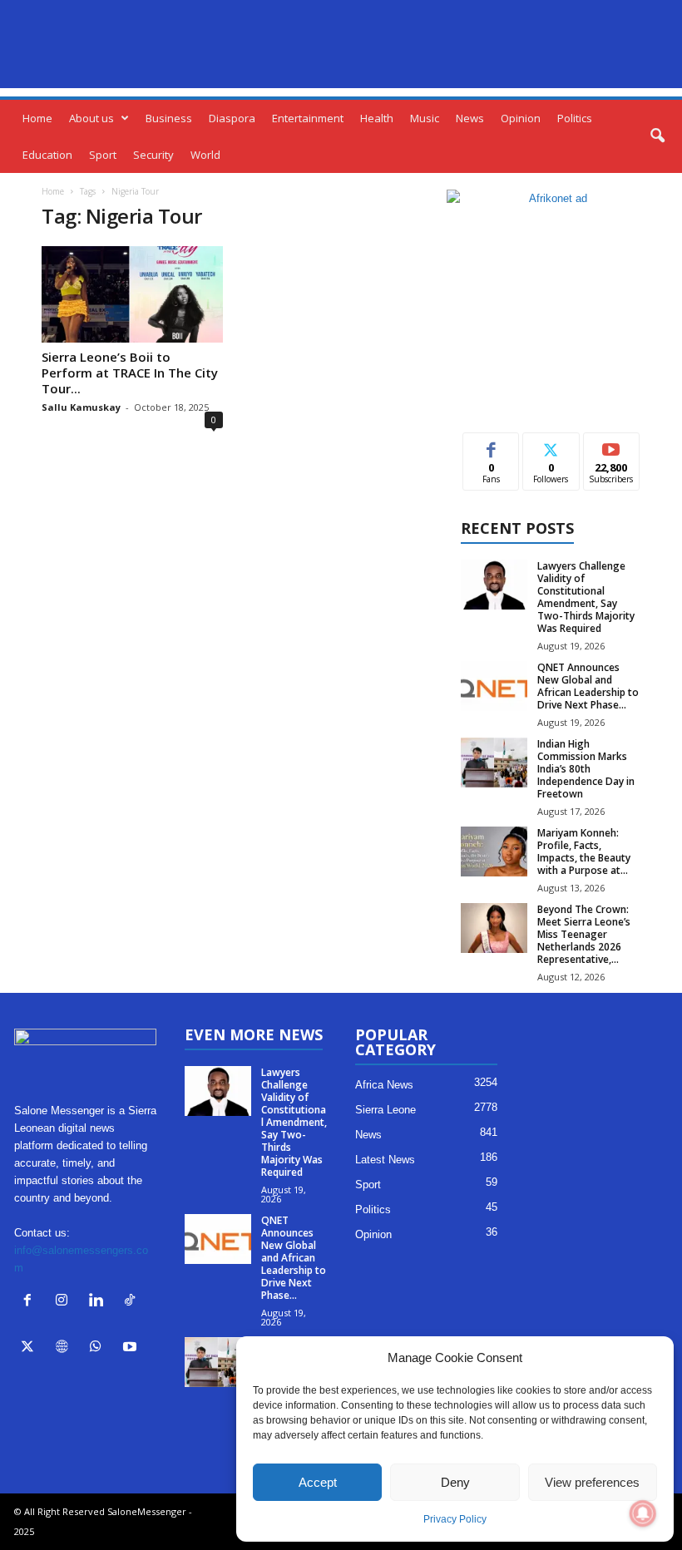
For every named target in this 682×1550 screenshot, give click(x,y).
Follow (551, 445)
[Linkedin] (99, 1302)
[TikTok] (131, 1302)
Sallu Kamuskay (81, 407)
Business (169, 118)
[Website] (65, 1348)
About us (91, 118)
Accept (318, 1482)
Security (153, 154)
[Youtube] (131, 1348)
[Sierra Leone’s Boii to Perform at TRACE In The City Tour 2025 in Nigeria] (132, 294)
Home (37, 118)
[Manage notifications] (643, 1513)
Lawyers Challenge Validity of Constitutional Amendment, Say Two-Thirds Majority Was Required (586, 597)
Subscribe (611, 445)
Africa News (384, 1085)
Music (424, 118)
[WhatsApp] (99, 1348)
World (205, 154)
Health (376, 118)
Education (47, 154)
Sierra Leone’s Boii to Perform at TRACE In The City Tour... (130, 372)
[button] (657, 136)
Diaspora (232, 118)
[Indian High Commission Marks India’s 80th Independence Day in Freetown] (494, 762)
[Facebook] (31, 1302)
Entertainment (307, 118)
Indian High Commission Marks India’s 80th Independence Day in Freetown (586, 769)
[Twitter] (31, 1348)
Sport (102, 154)
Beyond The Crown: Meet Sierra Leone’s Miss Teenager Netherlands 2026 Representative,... (583, 934)
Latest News (385, 1159)
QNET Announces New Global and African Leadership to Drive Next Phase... (588, 686)
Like (491, 445)
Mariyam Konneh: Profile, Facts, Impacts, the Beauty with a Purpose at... (583, 851)
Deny (455, 1482)
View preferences (592, 1482)
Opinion (521, 118)
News (470, 118)
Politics (574, 118)
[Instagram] (65, 1302)
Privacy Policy (455, 1519)
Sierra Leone (385, 1109)
